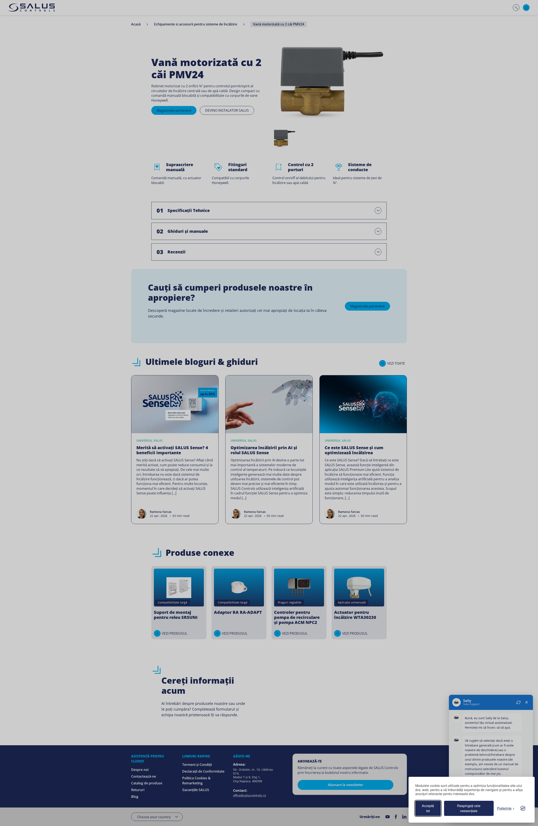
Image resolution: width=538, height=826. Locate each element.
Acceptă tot (428, 808)
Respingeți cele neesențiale (468, 808)
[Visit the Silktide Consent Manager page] (523, 808)
